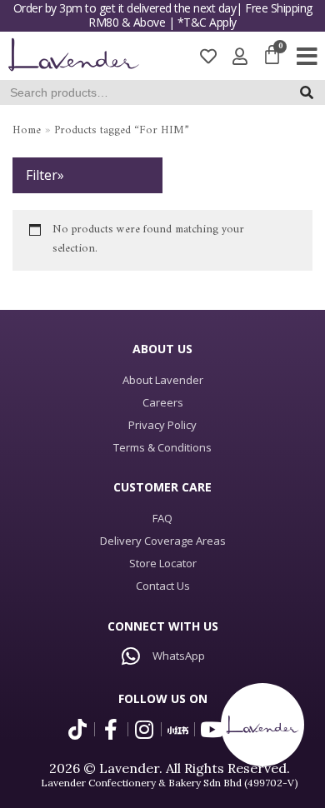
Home (26, 131)
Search (311, 96)
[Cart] (272, 56)
